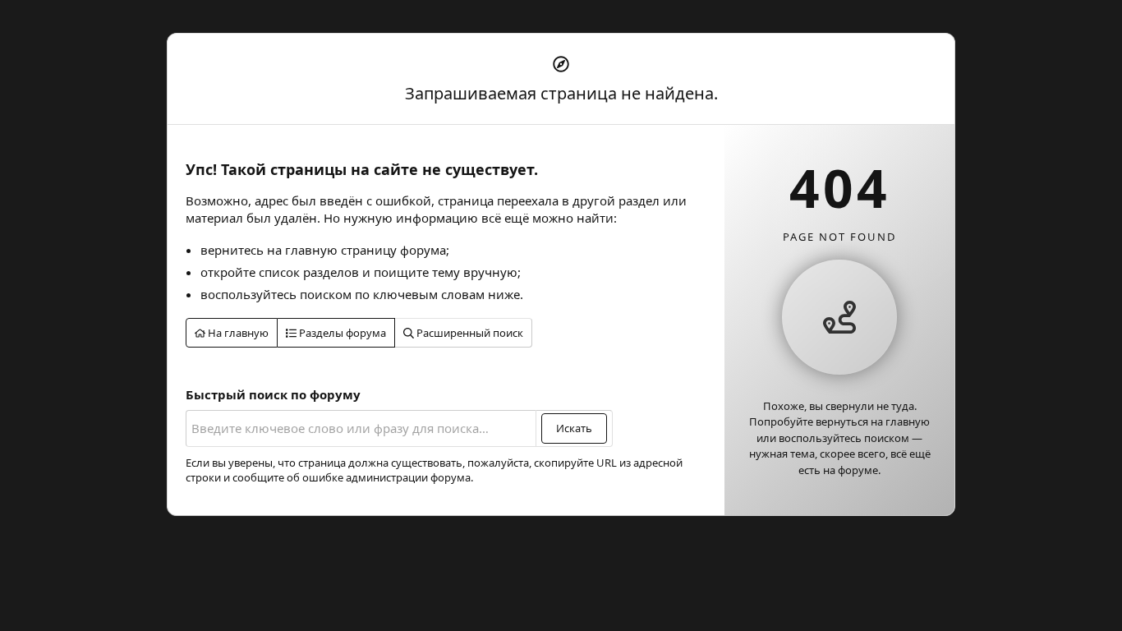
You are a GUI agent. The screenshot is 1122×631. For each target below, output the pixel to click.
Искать (574, 428)
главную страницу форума (365, 250)
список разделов (309, 272)
